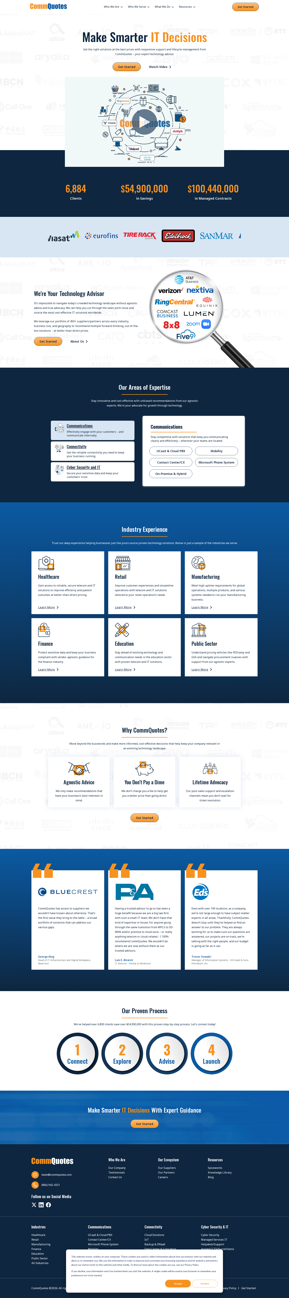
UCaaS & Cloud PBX (171, 451)
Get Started (245, 7)
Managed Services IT (214, 1239)
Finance (36, 1249)
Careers (163, 1177)
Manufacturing (40, 1244)
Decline (205, 1283)
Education (37, 1253)
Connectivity (76, 446)
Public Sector (39, 1258)
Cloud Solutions (154, 1235)
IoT (146, 1239)
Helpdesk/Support (212, 1244)
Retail (35, 1239)
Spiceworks (215, 1168)
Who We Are (111, 7)
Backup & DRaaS (154, 1244)
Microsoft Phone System (216, 462)
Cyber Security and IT (83, 467)
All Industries (40, 1263)
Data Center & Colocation (160, 1249)
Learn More (46, 607)
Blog (211, 1177)
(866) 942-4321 (50, 1185)
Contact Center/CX (171, 462)
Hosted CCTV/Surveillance (217, 1249)
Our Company (117, 1168)
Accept (178, 1283)
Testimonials (116, 1172)
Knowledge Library (220, 1172)
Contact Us (115, 1177)
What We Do (162, 7)
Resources (185, 7)
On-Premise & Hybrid (170, 474)
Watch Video (158, 67)
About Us (77, 341)
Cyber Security (210, 1235)
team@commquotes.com (56, 1175)
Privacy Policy (227, 1288)
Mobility (217, 451)
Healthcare (38, 1235)
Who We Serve (137, 7)
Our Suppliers (167, 1168)
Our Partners (166, 1172)
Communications (80, 425)
